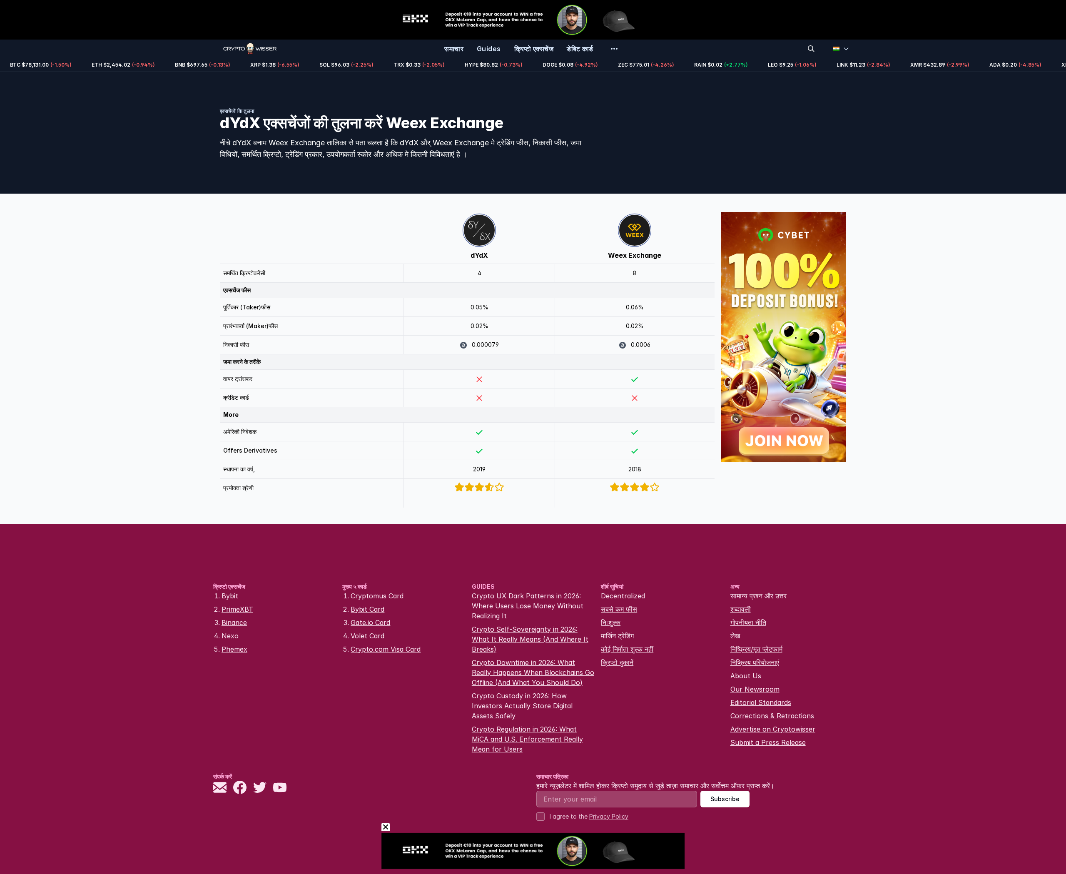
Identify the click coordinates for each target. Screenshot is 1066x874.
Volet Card (367, 636)
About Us (745, 676)
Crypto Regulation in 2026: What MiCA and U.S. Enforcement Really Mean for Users (527, 739)
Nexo (230, 636)
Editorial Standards (760, 702)
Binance (234, 622)
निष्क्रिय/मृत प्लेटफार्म (756, 649)
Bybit (230, 596)
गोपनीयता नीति (748, 622)
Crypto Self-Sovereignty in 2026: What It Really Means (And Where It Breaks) (530, 639)
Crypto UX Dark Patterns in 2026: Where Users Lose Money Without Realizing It (527, 606)
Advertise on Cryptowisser (772, 729)
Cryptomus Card (377, 596)
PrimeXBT (237, 609)
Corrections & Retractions (772, 716)
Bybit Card (367, 609)
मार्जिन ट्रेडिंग (617, 636)
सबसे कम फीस (619, 609)
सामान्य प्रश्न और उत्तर (758, 596)
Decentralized (623, 596)
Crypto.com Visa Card (386, 649)
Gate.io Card (370, 622)
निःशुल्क (610, 622)
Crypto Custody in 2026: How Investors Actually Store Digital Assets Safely (522, 706)
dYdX (479, 255)
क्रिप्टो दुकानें (617, 662)
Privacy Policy (608, 816)
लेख (735, 636)
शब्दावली (740, 609)
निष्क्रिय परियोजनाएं (754, 662)
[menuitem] (453, 49)
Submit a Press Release (768, 742)
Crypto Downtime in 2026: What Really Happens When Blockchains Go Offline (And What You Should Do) (533, 672)
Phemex (234, 649)
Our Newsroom (755, 689)
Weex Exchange (634, 255)
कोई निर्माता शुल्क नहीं (627, 649)
